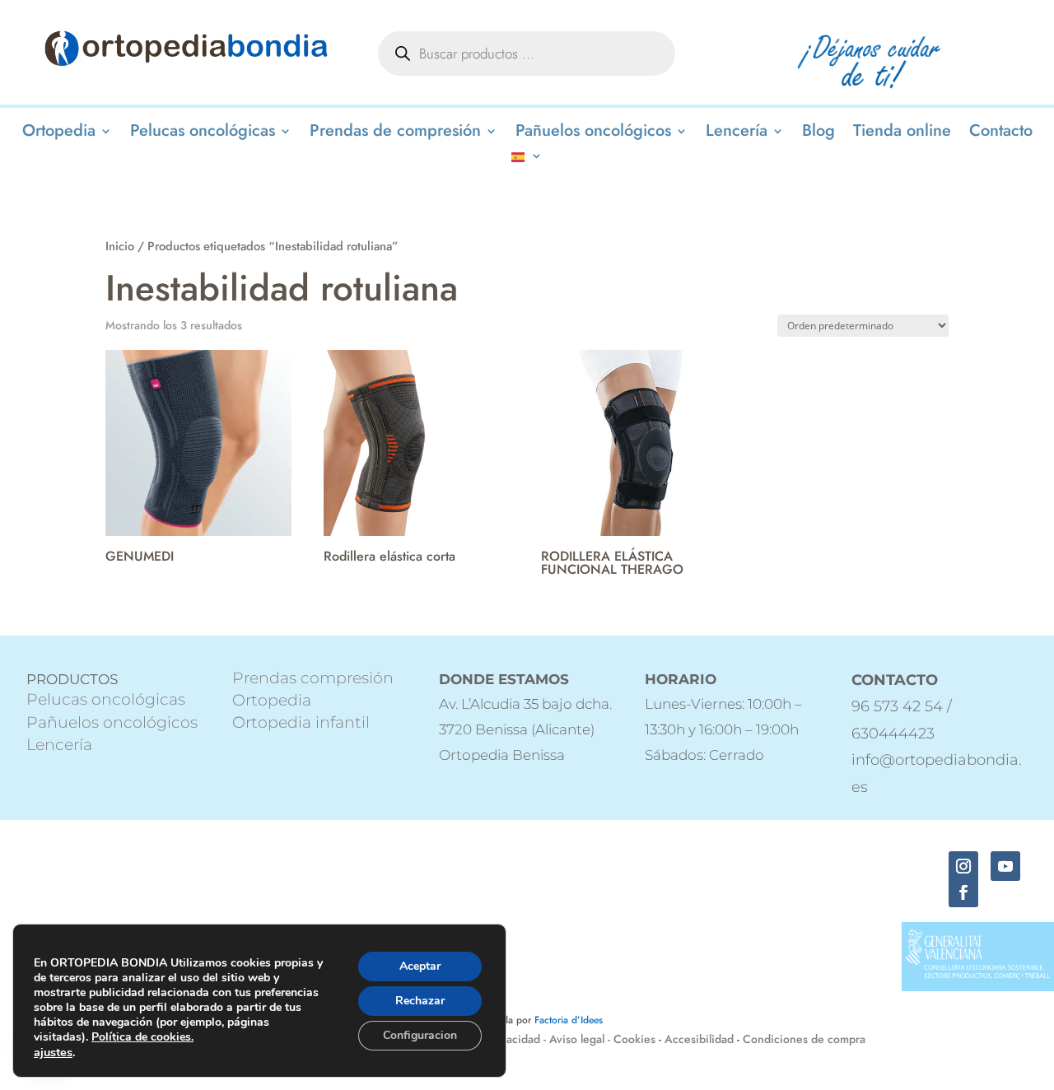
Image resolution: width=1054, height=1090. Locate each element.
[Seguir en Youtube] (1005, 866)
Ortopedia (59, 133)
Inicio (119, 246)
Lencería (736, 133)
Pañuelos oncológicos (593, 133)
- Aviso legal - (576, 1039)
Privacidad (515, 1039)
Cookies (634, 1039)
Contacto (1001, 133)
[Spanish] (527, 159)
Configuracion (420, 1035)
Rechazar (420, 1000)
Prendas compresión (313, 677)
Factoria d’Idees (568, 1020)
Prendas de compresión (395, 133)
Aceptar (420, 966)
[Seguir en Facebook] (963, 892)
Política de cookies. (142, 1037)
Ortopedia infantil (301, 722)
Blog (818, 133)
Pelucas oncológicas (202, 133)
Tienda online (902, 133)
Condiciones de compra (804, 1039)
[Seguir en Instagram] (963, 866)
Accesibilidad (699, 1039)
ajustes (53, 1052)
